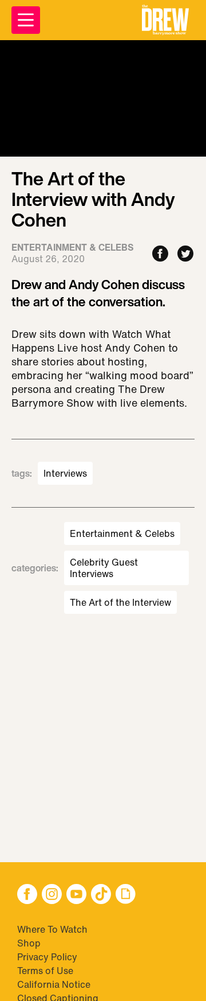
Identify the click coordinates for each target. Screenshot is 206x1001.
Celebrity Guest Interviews (104, 567)
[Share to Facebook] (160, 254)
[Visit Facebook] (27, 895)
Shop (29, 943)
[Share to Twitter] (185, 254)
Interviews (65, 473)
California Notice (53, 984)
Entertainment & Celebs (122, 533)
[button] (165, 20)
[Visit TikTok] (101, 895)
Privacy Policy (47, 957)
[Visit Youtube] (76, 895)
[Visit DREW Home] (165, 20)
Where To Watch (52, 929)
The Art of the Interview (120, 602)
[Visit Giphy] (126, 895)
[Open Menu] (25, 20)
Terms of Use (45, 970)
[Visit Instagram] (52, 895)
